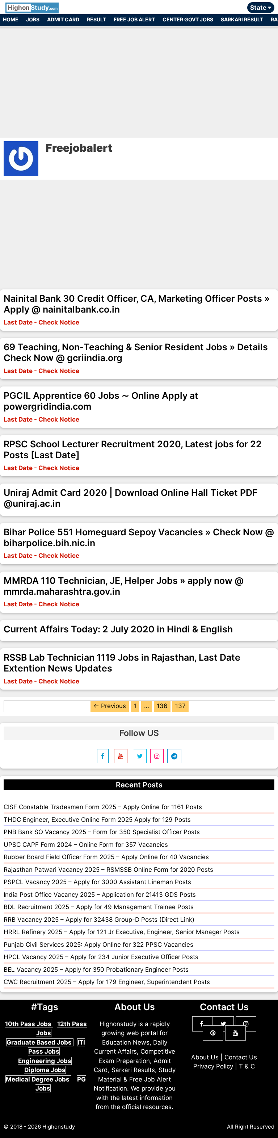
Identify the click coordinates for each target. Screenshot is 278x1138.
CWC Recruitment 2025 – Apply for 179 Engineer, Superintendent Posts (107, 982)
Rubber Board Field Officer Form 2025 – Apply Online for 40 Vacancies (106, 857)
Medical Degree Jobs (38, 1079)
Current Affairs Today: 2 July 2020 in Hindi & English (118, 629)
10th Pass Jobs (29, 1024)
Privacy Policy (213, 1066)
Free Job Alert (134, 19)
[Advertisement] (139, 79)
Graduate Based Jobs (40, 1042)
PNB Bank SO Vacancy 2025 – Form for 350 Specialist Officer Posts (102, 832)
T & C (247, 1066)
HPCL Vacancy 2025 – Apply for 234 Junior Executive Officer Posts (101, 957)
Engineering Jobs (44, 1060)
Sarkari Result (242, 19)
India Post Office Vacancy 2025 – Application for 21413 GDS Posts (100, 894)
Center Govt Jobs (188, 19)
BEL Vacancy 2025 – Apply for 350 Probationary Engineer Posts (96, 969)
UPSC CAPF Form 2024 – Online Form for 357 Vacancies (86, 844)
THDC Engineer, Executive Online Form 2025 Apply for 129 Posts (97, 819)
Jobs (32, 19)
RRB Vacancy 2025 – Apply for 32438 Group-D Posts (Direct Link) (99, 919)
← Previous (109, 706)
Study (33, 7)
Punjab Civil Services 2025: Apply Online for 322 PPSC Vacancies (98, 944)
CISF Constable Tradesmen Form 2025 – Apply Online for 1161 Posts (103, 807)
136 (162, 706)
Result (96, 19)
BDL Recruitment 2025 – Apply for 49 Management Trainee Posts (99, 907)
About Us (205, 1057)
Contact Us (240, 1057)
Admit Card (63, 19)
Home (10, 19)
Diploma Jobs (45, 1070)
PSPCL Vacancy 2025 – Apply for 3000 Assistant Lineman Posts (97, 882)
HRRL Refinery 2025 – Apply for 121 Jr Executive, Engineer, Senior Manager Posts (122, 932)
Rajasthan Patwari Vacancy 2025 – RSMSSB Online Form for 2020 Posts (108, 869)
